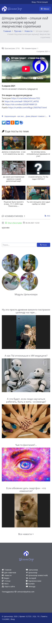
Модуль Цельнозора (26, 294)
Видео (6, 578)
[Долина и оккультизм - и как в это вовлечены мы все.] (14, 143)
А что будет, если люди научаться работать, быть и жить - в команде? (26, 400)
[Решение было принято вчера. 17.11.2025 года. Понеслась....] (14, 193)
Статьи (7, 581)
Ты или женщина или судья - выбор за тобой (38, 203)
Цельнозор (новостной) (38, 575)
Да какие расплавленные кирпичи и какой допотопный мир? (13, 179)
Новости (29, 31)
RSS (48, 216)
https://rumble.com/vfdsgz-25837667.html (27, 107)
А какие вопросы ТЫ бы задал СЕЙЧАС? (38, 178)
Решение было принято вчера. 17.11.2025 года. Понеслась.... (14, 204)
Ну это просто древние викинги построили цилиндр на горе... (26, 311)
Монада (32, 586)
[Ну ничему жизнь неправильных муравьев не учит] (38, 143)
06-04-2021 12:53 (32, 223)
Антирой (32, 578)
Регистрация (42, 2)
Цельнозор (33, 570)
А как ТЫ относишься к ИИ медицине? (26, 355)
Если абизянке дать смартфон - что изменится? (26, 489)
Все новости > (26, 534)
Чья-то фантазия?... (26, 445)
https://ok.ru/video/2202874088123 (21, 104)
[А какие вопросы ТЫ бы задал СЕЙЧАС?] (38, 168)
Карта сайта (10, 586)
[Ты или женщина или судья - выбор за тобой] (38, 193)
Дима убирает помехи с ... (37, 116)
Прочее (17, 31)
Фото (6, 584)
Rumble (31, 584)
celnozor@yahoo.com (25, 592)
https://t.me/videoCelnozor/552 (25, 98)
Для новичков (10, 572)
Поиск (44, 245)
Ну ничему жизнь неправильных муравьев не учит (38, 154)
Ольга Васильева (15, 223)
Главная (7, 31)
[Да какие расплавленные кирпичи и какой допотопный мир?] (14, 168)
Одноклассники (34, 581)
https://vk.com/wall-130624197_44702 (22, 101)
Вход (34, 2)
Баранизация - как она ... (15, 116)
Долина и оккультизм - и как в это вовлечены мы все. (14, 153)
